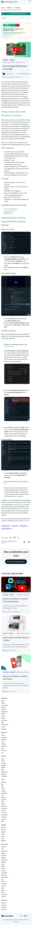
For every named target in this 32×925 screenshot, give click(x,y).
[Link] (18, 538)
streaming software (7, 528)
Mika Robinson (17, 611)
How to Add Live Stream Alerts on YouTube (16, 639)
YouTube (17, 7)
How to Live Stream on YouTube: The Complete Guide (15, 600)
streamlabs (15, 526)
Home (2, 7)
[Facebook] (15, 538)
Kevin (15, 650)
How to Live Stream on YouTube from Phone (15, 677)
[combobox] (16, 18)
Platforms (9, 7)
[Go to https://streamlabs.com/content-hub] (9, 2)
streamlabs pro (23, 526)
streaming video (6, 526)
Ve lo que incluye (7, 35)
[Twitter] (11, 538)
